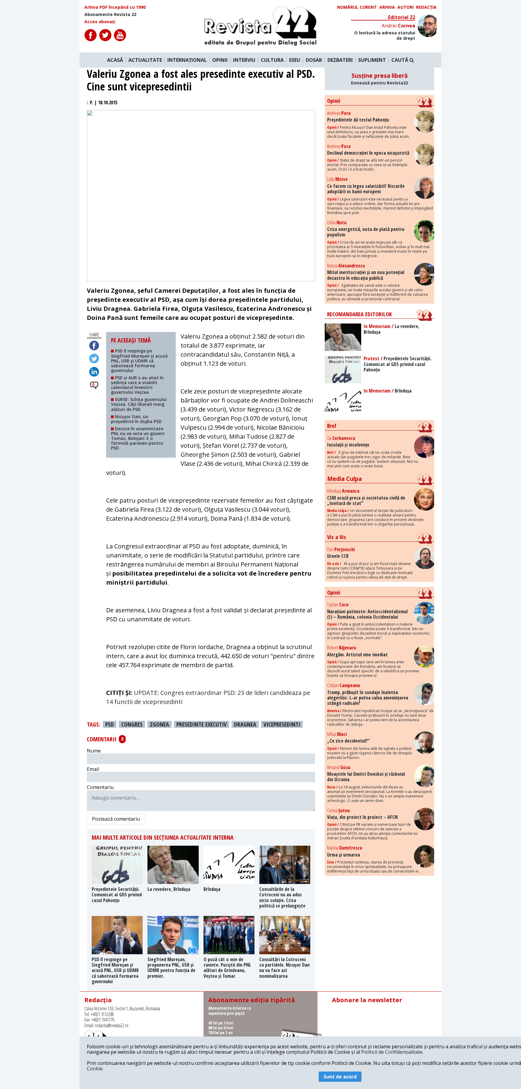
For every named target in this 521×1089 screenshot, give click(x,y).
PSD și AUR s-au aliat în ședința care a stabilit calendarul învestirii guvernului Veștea (137, 385)
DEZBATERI (340, 60)
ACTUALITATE (145, 60)
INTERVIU (244, 60)
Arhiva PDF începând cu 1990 (115, 7)
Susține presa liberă (379, 79)
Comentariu (100, 787)
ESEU (294, 60)
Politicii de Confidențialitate (391, 1052)
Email (93, 769)
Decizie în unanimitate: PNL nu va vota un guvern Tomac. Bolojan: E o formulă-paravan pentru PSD (138, 438)
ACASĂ (115, 60)
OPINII (220, 60)
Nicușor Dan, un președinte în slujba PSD (137, 419)
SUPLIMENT (372, 60)
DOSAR (314, 60)
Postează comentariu (116, 819)
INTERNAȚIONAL (187, 60)
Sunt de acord (340, 1076)
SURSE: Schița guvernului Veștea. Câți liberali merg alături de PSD (139, 404)
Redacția (426, 7)
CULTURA (272, 60)
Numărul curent (357, 7)
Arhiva (387, 7)
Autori (405, 7)
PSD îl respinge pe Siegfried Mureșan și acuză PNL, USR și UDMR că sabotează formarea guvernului (139, 360)
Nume (94, 750)
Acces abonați (99, 21)
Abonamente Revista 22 (110, 14)
